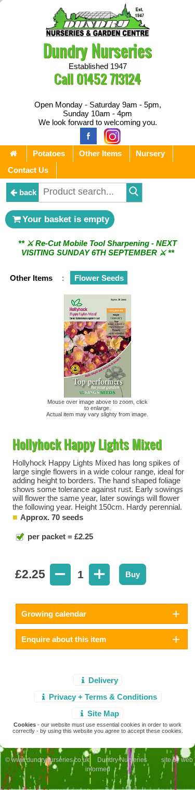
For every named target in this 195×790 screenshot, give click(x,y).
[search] (134, 192)
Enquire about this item (63, 639)
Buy (132, 574)
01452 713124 (108, 78)
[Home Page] (98, 34)
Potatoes (49, 153)
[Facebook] (86, 135)
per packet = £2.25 (59, 536)
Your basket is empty (65, 219)
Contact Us (28, 170)
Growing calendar (53, 613)
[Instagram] (110, 135)
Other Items (100, 153)
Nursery (150, 153)
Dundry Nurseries (97, 50)
